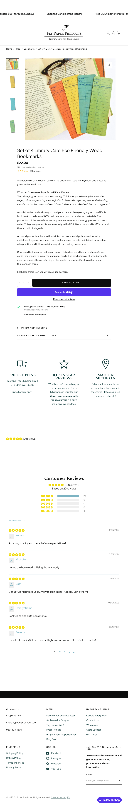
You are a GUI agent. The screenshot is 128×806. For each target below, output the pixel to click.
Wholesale (92, 725)
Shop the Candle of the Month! (58, 13)
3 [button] (65, 652)
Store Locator (93, 729)
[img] (17, 530)
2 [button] (60, 652)
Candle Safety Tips (96, 715)
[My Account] (113, 33)
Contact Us (92, 720)
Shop (17, 49)
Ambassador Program (58, 720)
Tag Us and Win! (55, 725)
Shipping (21, 167)
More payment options (64, 299)
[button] (14, 438)
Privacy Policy (14, 767)
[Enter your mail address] (119, 781)
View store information (35, 315)
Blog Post (51, 739)
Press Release (53, 729)
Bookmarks (29, 49)
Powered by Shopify (60, 797)
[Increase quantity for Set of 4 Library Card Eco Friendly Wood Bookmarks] (28, 283)
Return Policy (13, 757)
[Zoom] (109, 65)
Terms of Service (15, 762)
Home (9, 49)
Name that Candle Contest (60, 715)
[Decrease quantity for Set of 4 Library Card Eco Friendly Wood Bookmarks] (19, 283)
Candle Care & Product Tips (36, 335)
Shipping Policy (14, 753)
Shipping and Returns (32, 328)
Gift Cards (91, 734)
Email (89, 774)
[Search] (108, 33)
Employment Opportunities (61, 734)
